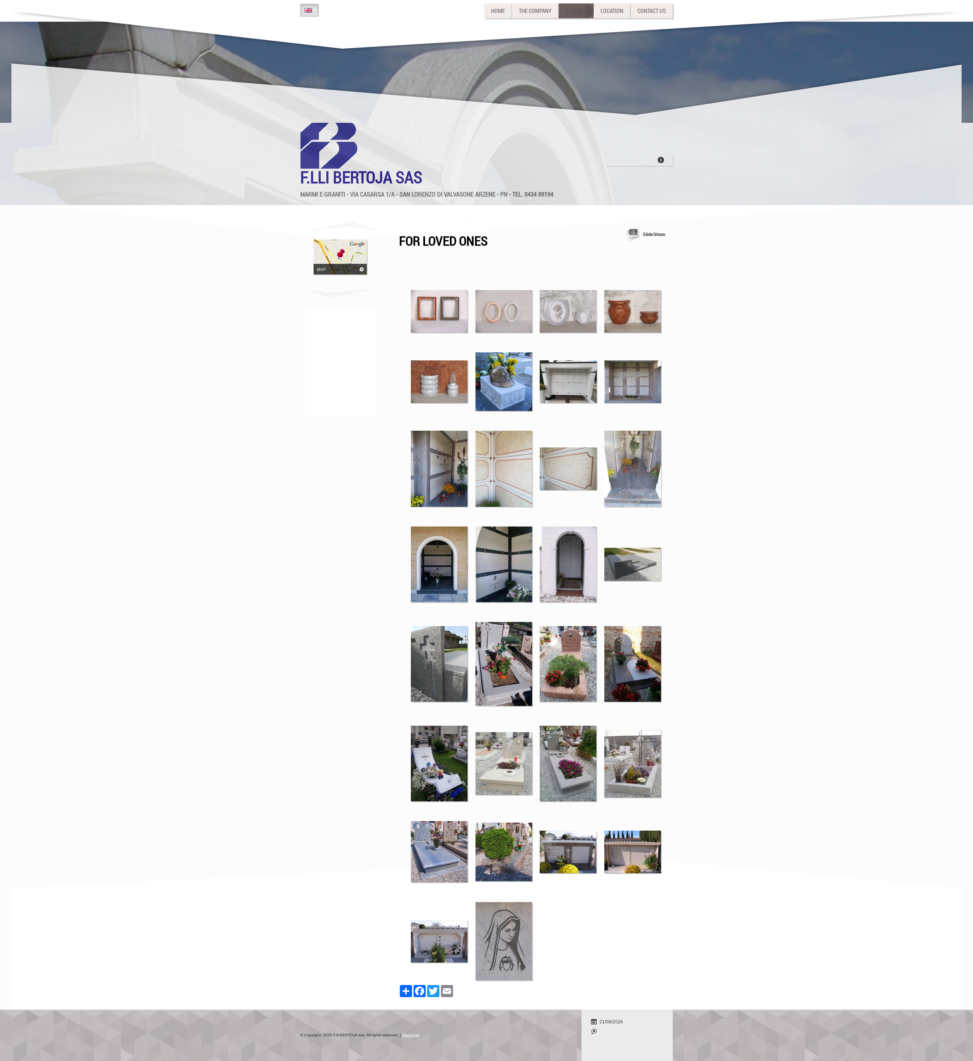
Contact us (651, 10)
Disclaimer (411, 1035)
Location (612, 10)
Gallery (576, 10)
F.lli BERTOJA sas (361, 177)
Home (498, 10)
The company (535, 10)
